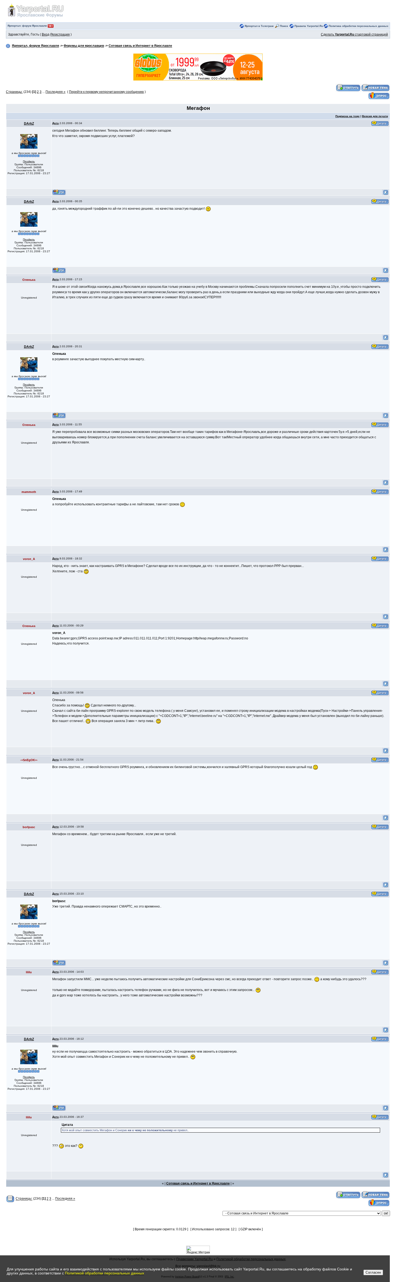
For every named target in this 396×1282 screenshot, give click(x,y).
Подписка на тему (347, 116)
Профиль (29, 161)
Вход (45, 34)
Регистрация (60, 34)
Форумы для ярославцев (84, 46)
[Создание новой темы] (375, 88)
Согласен (373, 1272)
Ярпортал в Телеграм (259, 25)
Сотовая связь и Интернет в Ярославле (140, 46)
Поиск (284, 25)
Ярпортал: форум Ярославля (28, 25)
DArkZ (29, 123)
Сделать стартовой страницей (354, 34)
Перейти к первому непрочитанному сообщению (106, 92)
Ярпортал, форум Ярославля (35, 46)
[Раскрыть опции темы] (10, 1199)
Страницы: (14, 92)
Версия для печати (375, 116)
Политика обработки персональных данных (358, 25)
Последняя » (55, 92)
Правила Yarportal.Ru (308, 25)
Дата (55, 123)
